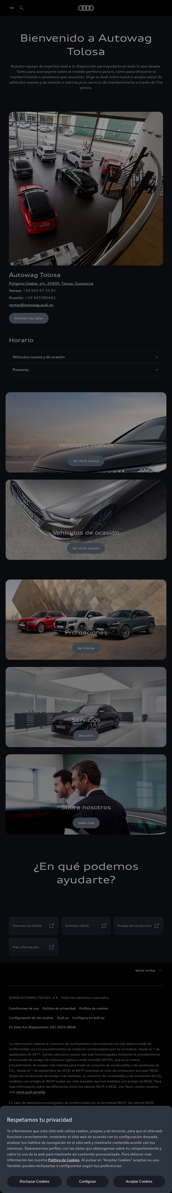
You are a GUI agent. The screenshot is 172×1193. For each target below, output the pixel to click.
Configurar (87, 1181)
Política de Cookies (64, 1160)
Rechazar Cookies (34, 1181)
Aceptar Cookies (139, 1181)
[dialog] (86, 1149)
